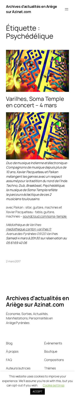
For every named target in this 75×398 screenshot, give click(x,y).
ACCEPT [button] (37, 391)
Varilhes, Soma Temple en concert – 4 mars (35, 102)
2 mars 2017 (13, 261)
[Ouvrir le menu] (66, 9)
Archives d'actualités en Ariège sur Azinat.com (37, 301)
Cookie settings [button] (53, 385)
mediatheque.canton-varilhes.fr (28, 229)
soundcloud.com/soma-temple (45, 216)
